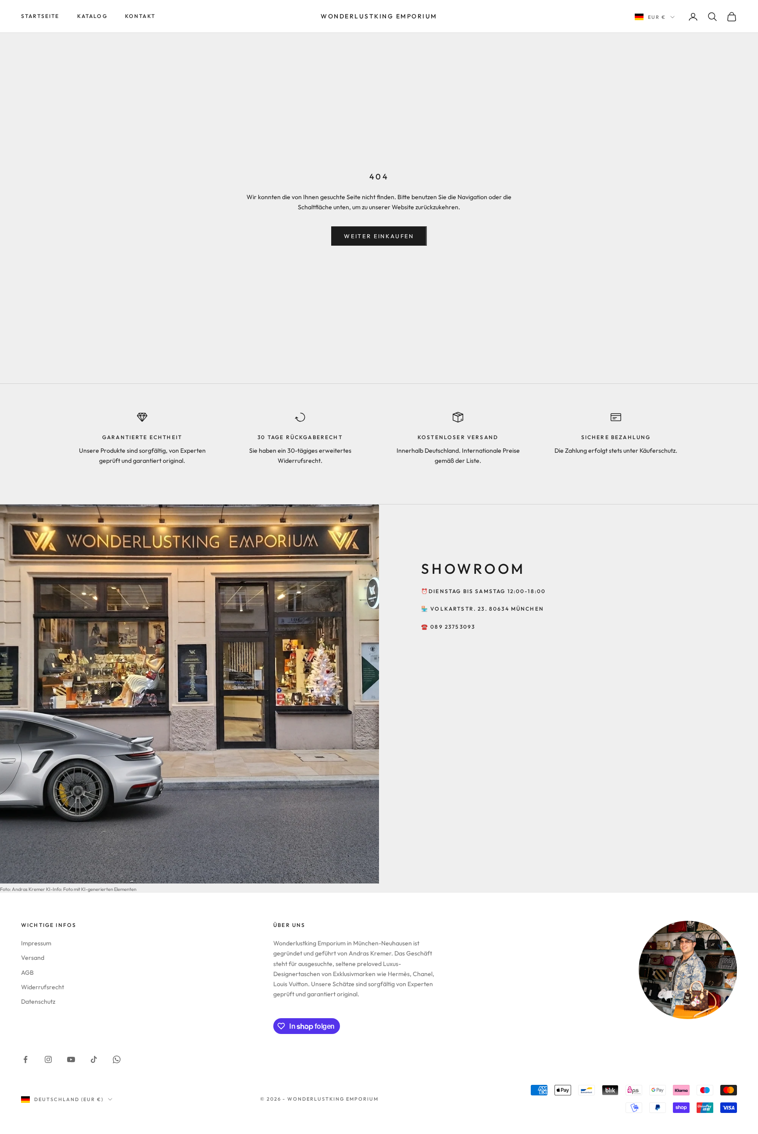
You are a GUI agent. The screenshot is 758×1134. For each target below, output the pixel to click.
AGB (27, 973)
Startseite (40, 16)
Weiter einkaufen (379, 236)
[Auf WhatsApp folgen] (116, 1059)
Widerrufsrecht (42, 987)
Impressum (36, 943)
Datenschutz (38, 1001)
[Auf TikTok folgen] (93, 1059)
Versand (32, 958)
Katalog (92, 16)
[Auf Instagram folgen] (48, 1059)
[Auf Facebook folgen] (25, 1059)
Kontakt (140, 16)
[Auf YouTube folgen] (71, 1059)
